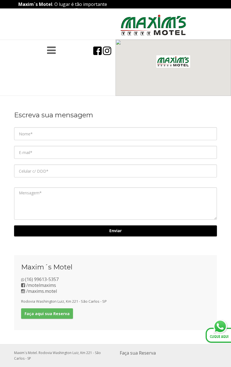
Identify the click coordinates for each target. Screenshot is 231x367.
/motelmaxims (40, 285)
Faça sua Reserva (138, 353)
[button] (173, 61)
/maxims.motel (41, 291)
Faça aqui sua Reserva (47, 313)
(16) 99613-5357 (42, 279)
